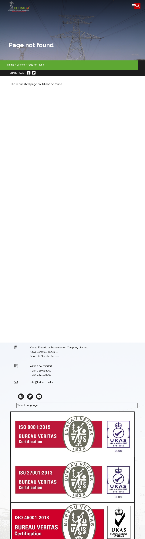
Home (10, 64)
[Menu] (133, 6)
